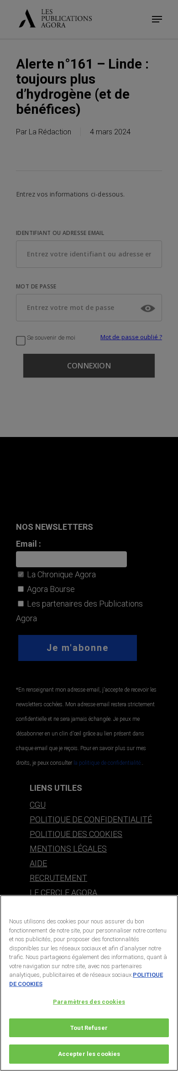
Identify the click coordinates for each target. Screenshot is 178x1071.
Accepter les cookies (89, 1053)
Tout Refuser (89, 1027)
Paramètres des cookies (89, 1001)
